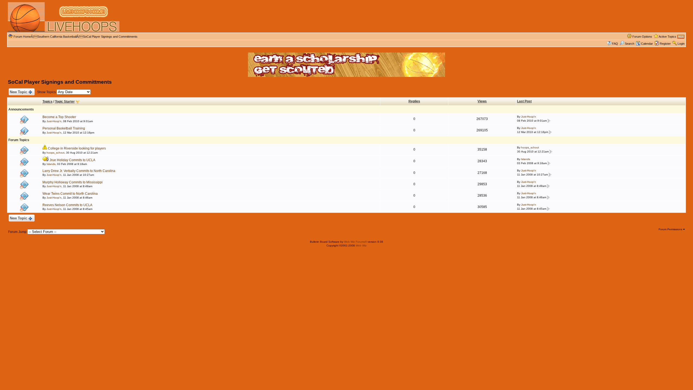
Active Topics (667, 36)
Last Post (524, 101)
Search (629, 43)
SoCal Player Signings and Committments (110, 36)
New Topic (18, 92)
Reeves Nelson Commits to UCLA (67, 205)
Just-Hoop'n (54, 121)
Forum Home (22, 36)
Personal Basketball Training (64, 128)
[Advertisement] (352, 17)
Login (681, 43)
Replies (414, 101)
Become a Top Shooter (59, 117)
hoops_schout (55, 152)
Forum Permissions (671, 229)
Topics (48, 101)
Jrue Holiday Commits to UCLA (72, 160)
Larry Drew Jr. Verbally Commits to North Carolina (79, 171)
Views (482, 101)
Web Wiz (361, 245)
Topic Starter (65, 101)
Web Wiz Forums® (355, 241)
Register (665, 43)
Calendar (647, 43)
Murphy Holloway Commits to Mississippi (73, 182)
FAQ (615, 43)
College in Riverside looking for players (77, 148)
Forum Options (642, 36)
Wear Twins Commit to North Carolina (70, 194)
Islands (51, 163)
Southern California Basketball (57, 36)
